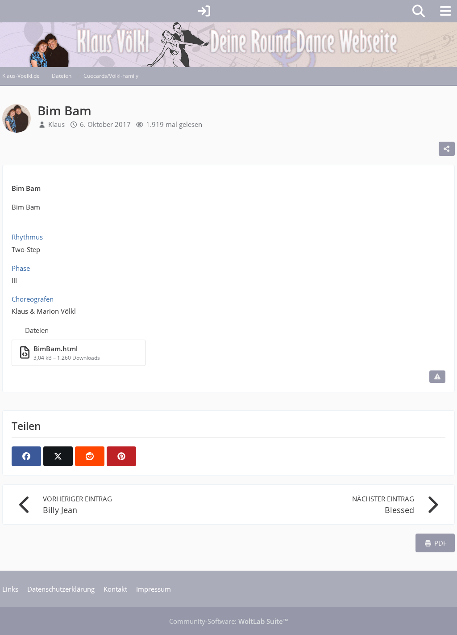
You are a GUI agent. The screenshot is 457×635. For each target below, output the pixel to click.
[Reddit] (89, 456)
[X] (58, 456)
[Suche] (419, 11)
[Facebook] (26, 456)
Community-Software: (228, 621)
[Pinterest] (121, 456)
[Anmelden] (204, 11)
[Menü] (445, 11)
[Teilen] (447, 149)
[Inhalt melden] (437, 376)
